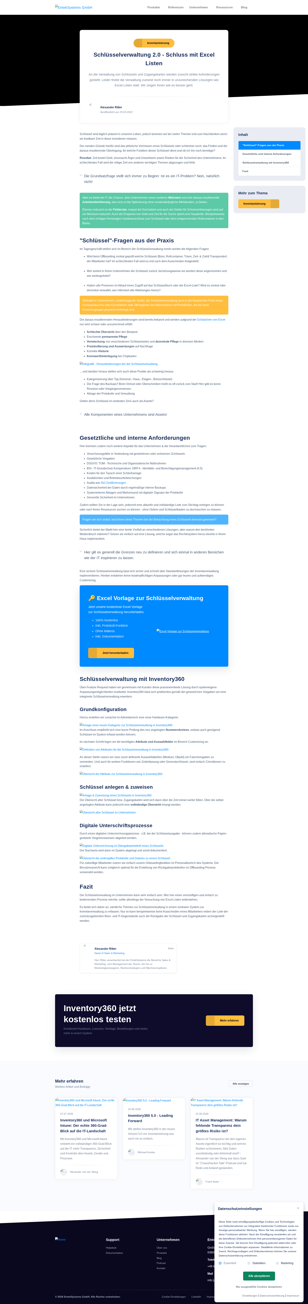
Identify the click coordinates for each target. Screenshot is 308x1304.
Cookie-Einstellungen (174, 1296)
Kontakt (161, 1268)
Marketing (287, 1263)
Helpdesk (111, 1247)
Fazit (245, 171)
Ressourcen (224, 7)
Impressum (293, 1295)
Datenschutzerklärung (272, 1295)
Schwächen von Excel (211, 319)
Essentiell (230, 1263)
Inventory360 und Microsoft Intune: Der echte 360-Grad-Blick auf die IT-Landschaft (83, 1125)
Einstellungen (250, 1295)
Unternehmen (199, 7)
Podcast (161, 1263)
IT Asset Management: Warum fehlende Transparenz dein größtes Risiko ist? (221, 1125)
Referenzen (176, 7)
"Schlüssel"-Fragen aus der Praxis (263, 145)
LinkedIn (196, 1296)
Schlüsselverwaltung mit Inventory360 (265, 162)
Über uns (162, 1247)
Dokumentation (114, 1252)
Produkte (154, 7)
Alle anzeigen (241, 1083)
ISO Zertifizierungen (113, 482)
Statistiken (259, 1263)
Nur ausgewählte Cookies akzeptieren (259, 1286)
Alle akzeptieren (259, 1275)
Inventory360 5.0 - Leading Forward (150, 1118)
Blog (244, 7)
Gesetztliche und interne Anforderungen (266, 153)
